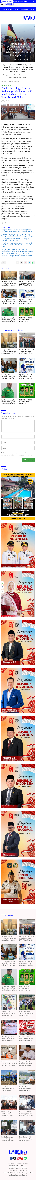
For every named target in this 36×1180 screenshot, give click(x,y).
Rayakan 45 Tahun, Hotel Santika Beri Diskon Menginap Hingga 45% (25, 1088)
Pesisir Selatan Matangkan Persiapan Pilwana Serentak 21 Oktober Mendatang (8, 1013)
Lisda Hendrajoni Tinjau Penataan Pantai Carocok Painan (26, 1013)
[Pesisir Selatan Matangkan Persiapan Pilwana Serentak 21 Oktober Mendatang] (9, 1002)
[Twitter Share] (2, 591)
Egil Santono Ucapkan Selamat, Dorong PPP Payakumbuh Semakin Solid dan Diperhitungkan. (17, 250)
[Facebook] (11, 1158)
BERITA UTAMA (18, 39)
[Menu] (2, 5)
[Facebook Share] (17, 262)
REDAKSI (11, 1164)
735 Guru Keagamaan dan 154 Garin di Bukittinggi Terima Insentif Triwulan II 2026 (8, 1113)
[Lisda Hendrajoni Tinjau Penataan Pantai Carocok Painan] (27, 1002)
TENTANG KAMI (22, 1164)
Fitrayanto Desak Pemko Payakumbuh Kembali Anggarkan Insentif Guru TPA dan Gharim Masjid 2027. (26, 1063)
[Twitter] (14, 1158)
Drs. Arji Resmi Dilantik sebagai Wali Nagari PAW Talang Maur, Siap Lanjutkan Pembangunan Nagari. (17, 235)
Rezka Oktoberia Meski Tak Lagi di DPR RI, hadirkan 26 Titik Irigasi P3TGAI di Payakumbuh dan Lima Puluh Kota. (18, 49)
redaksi (7, 100)
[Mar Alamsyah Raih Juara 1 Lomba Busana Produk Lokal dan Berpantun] (9, 1027)
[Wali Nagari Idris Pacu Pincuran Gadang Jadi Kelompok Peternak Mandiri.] (9, 293)
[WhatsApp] (25, 1158)
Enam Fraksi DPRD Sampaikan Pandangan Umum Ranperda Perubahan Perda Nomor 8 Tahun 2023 (26, 1138)
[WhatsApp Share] (2, 583)
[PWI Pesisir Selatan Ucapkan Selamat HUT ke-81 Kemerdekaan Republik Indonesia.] (27, 1027)
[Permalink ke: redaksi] (3, 101)
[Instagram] (18, 1158)
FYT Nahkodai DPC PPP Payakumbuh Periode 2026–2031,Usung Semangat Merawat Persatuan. (17, 255)
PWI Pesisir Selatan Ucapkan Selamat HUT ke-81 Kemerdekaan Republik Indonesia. (26, 1038)
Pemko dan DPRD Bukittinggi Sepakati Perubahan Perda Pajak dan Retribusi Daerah (26, 1113)
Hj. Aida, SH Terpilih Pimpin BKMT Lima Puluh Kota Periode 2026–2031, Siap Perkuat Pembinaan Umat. (17, 245)
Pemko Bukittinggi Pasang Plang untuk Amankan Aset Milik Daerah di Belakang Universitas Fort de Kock (7, 1138)
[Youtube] (21, 1158)
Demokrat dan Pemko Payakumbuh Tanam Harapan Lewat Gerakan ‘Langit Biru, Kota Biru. (8, 1088)
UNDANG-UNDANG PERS (18, 1168)
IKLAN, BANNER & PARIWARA (18, 1170)
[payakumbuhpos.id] (9, 5)
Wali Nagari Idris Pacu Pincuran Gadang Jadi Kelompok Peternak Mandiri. (15, 239)
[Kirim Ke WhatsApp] (33, 262)
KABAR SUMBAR (6, 85)
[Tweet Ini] (21, 262)
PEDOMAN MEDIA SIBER (17, 1166)
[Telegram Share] (29, 262)
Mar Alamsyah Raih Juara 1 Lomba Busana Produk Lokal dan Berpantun (8, 1038)
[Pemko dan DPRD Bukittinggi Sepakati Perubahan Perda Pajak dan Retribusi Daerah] (27, 1102)
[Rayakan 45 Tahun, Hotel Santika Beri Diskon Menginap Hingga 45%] (27, 1077)
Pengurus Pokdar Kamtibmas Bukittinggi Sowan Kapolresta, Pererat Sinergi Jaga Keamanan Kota (16, 230)
